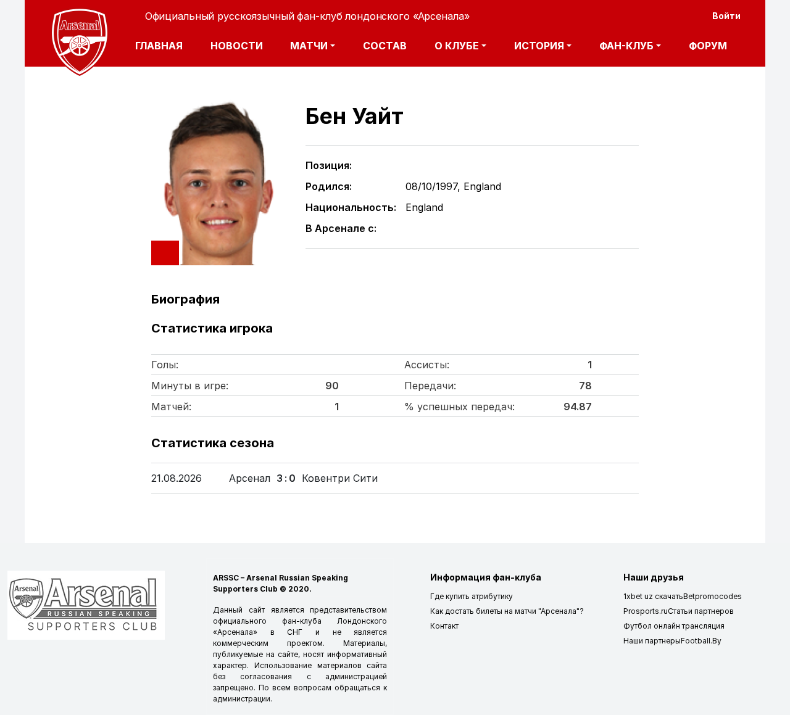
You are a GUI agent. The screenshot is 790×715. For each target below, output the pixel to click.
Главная (159, 45)
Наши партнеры (652, 640)
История (539, 45)
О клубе (456, 45)
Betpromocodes (712, 596)
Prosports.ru (645, 611)
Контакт (444, 625)
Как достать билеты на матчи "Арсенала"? (507, 611)
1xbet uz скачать (653, 596)
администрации (241, 698)
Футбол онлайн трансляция (674, 625)
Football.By (701, 640)
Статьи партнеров (701, 611)
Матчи (309, 45)
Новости (236, 45)
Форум (708, 45)
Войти (726, 15)
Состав (385, 45)
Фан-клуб (626, 45)
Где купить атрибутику (471, 596)
